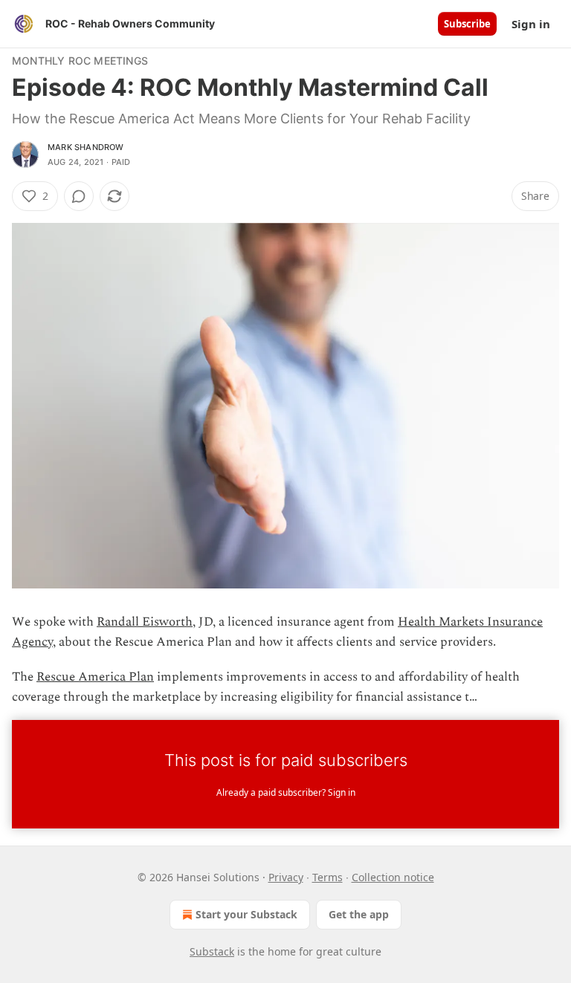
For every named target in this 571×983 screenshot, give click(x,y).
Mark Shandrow (86, 147)
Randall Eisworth (145, 622)
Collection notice (393, 877)
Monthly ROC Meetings (80, 60)
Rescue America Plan (95, 677)
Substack (212, 951)
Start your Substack (246, 914)
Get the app (359, 914)
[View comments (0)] (79, 196)
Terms (327, 877)
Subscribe (467, 23)
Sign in (531, 23)
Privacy (285, 877)
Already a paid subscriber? (285, 792)
